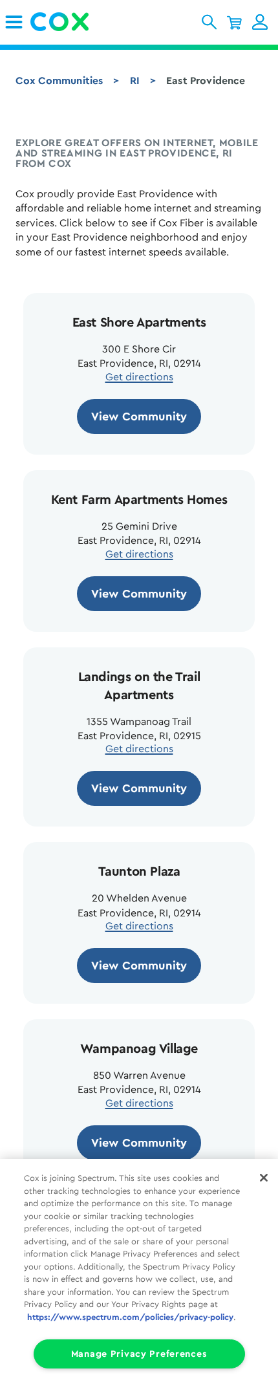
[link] (14, 22)
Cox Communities (59, 81)
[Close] (264, 1177)
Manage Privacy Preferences (139, 1354)
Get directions (139, 377)
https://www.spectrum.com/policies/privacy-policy (130, 1317)
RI (135, 81)
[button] (209, 22)
